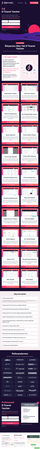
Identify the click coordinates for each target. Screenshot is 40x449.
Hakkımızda (16, 437)
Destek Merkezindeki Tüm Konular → (27, 424)
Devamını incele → (25, 412)
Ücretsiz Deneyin (11, 27)
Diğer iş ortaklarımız (5, 446)
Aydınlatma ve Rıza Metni (10, 29)
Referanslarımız (21, 437)
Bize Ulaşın (16, 440)
